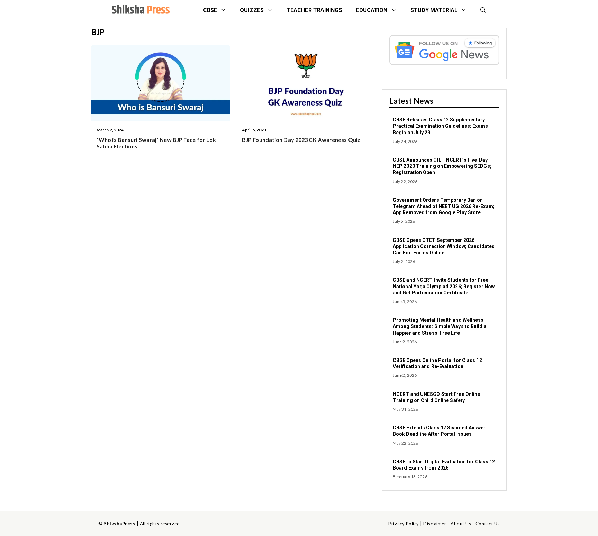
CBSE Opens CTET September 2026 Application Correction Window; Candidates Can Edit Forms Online (444, 246)
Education (372, 10)
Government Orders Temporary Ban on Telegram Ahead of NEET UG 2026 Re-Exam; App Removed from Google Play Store (444, 206)
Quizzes (252, 10)
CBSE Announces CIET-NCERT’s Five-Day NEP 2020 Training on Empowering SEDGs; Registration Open (442, 166)
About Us (461, 523)
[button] (483, 10)
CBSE (210, 10)
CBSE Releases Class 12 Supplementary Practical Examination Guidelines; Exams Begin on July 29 (440, 126)
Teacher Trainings (314, 10)
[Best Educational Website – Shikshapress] (139, 10)
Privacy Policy (403, 523)
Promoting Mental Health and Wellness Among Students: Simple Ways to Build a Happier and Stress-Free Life (440, 326)
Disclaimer (434, 523)
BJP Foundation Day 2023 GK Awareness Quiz (301, 139)
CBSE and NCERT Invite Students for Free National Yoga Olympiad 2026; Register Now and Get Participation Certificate (444, 286)
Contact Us (487, 523)
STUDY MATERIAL (433, 10)
